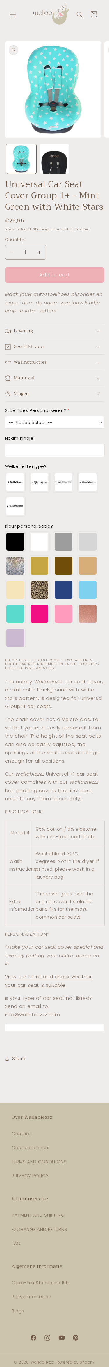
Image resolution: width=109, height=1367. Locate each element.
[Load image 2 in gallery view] (54, 159)
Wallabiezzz (42, 1362)
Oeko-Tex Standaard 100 (40, 1283)
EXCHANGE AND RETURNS (39, 1229)
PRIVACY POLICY (30, 1176)
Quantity (14, 239)
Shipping (41, 229)
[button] (13, 14)
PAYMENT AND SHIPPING (38, 1215)
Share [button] (19, 1058)
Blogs (18, 1311)
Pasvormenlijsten (31, 1297)
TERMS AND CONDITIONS (39, 1162)
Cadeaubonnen (30, 1148)
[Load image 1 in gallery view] (21, 159)
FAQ (16, 1243)
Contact (21, 1134)
